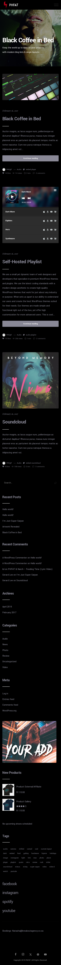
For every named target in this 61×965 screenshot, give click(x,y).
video (44, 867)
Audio (19, 169)
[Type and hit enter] (55, 483)
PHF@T (9, 169)
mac (35, 858)
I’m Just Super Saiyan (13, 521)
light (23, 858)
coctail (29, 849)
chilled (21, 849)
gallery (26, 853)
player (33, 169)
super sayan (35, 867)
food (19, 853)
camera (13, 849)
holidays (53, 853)
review (34, 862)
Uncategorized (9, 661)
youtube (14, 871)
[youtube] (45, 955)
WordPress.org (9, 710)
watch (5, 871)
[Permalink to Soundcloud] (30, 380)
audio (28, 335)
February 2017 (9, 612)
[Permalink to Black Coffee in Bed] (30, 87)
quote (21, 862)
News (5, 644)
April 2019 (7, 606)
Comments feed (10, 704)
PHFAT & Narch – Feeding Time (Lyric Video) (30, 569)
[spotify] (38, 954)
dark (5, 853)
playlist (33, 335)
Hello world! (8, 509)
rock (41, 862)
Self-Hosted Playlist (22, 261)
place (49, 858)
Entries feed (8, 699)
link (29, 858)
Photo (5, 650)
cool (36, 849)
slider (48, 862)
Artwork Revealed (10, 526)
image (5, 858)
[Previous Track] (22, 200)
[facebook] (15, 954)
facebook (9, 884)
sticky (25, 867)
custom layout (46, 849)
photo (42, 858)
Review (5, 655)
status (17, 867)
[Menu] (56, 5)
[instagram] (23, 954)
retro (28, 862)
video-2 (52, 867)
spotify (7, 901)
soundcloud (36, 463)
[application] (30, 197)
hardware (35, 853)
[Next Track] (28, 200)
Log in (5, 693)
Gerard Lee (7, 574)
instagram (15, 858)
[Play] (9, 194)
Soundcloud (14, 422)
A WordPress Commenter (14, 557)
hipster (44, 853)
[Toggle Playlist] (57, 190)
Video (5, 667)
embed (28, 169)
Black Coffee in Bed (21, 118)
